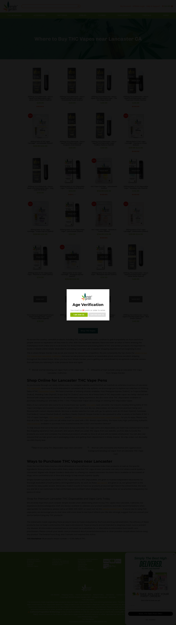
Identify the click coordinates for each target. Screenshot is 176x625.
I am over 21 (79, 315)
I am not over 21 (97, 315)
